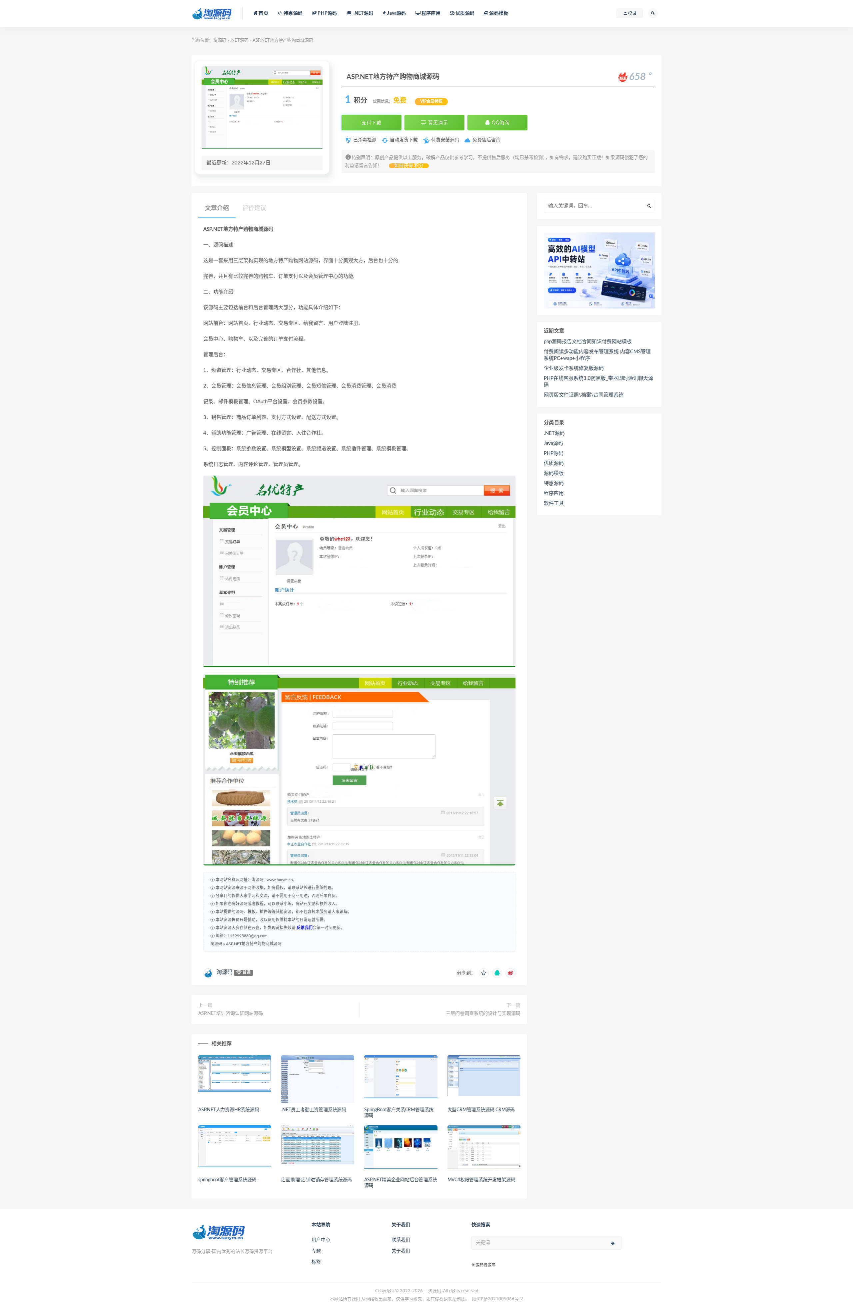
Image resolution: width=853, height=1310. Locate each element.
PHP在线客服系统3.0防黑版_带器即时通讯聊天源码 (598, 382)
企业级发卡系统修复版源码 (574, 368)
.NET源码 (239, 40)
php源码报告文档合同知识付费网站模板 (588, 341)
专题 (316, 1251)
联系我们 (401, 1240)
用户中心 (321, 1240)
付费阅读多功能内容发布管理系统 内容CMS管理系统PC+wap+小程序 (597, 355)
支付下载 (372, 122)
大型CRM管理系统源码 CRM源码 (481, 1110)
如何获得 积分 (409, 165)
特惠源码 (293, 13)
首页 (263, 13)
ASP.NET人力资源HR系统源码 (228, 1110)
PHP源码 (553, 453)
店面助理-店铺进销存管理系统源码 (316, 1180)
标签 (316, 1262)
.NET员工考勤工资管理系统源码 (313, 1110)
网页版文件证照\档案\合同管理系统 (583, 395)
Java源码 (553, 443)
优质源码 (464, 13)
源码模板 (498, 13)
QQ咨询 (500, 122)
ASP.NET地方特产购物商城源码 (254, 944)
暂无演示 (437, 122)
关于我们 (401, 1251)
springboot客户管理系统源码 (227, 1180)
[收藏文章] (484, 973)
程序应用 (430, 13)
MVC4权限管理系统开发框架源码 (481, 1180)
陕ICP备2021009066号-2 (497, 1299)
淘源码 (219, 40)
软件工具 (554, 503)
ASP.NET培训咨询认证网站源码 (230, 1013)
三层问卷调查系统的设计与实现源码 (483, 1013)
